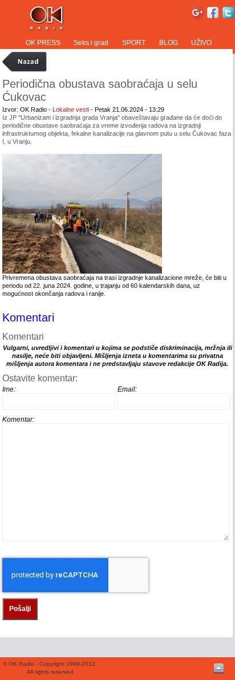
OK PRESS (43, 43)
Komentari (28, 317)
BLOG (168, 43)
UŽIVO (201, 43)
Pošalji (20, 609)
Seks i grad (91, 43)
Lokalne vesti (70, 109)
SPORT (133, 43)
